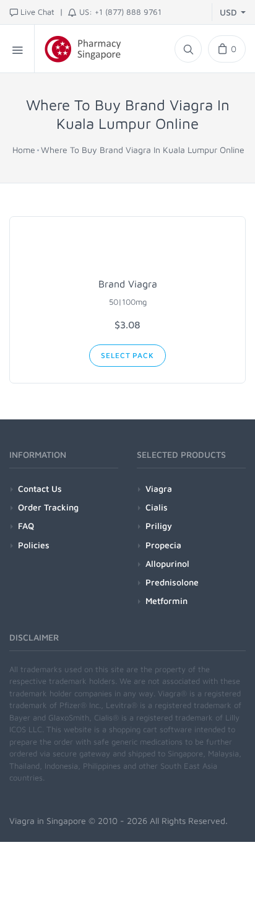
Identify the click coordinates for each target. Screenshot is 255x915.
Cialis (156, 507)
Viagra (158, 488)
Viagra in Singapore (47, 820)
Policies (34, 545)
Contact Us (40, 488)
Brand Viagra (127, 283)
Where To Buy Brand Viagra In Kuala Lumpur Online (142, 149)
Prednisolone (172, 582)
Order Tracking (48, 507)
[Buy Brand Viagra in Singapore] (127, 249)
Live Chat (37, 12)
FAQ (26, 525)
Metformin (166, 600)
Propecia (163, 545)
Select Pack (127, 355)
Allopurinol (167, 563)
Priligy (158, 525)
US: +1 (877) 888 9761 (120, 12)
